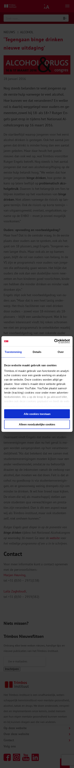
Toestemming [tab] (13, 351)
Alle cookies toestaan (37, 413)
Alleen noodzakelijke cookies (37, 424)
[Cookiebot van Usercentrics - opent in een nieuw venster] (54, 341)
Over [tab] (61, 351)
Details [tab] (37, 351)
